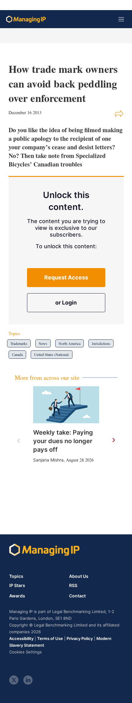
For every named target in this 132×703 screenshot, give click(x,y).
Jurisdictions (101, 343)
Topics (16, 576)
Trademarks (18, 343)
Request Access (66, 277)
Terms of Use (50, 638)
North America (69, 343)
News (43, 343)
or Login (66, 302)
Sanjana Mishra (48, 459)
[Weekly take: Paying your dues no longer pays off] (66, 404)
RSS (73, 585)
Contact (77, 596)
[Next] (113, 440)
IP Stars (17, 585)
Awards (17, 596)
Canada (17, 354)
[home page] (26, 19)
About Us (78, 576)
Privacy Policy (80, 638)
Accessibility (21, 638)
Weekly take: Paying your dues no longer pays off (63, 441)
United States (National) (51, 354)
